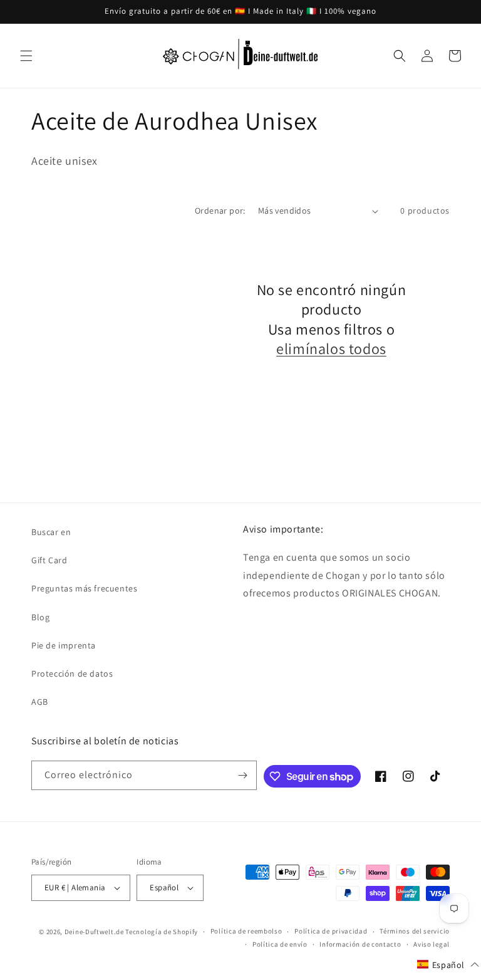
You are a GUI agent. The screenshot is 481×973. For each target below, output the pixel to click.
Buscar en (51, 532)
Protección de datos (72, 673)
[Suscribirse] (242, 775)
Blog (40, 617)
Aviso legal (431, 944)
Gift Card (49, 560)
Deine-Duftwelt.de (94, 931)
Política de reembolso (246, 931)
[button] (26, 56)
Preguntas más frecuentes (84, 588)
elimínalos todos (331, 348)
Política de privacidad (330, 931)
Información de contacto (360, 944)
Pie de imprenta (63, 645)
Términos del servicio (415, 931)
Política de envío (280, 944)
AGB (39, 701)
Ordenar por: (220, 210)
